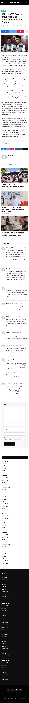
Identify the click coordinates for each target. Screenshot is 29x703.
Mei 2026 (4, 468)
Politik (3, 10)
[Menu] (2, 2)
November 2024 (5, 511)
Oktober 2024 (5, 513)
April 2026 (4, 470)
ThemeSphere (22, 698)
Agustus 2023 (5, 546)
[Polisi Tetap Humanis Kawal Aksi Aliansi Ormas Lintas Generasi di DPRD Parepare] (14, 175)
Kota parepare (5, 143)
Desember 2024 (5, 508)
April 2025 (4, 499)
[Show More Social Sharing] (26, 31)
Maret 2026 (4, 473)
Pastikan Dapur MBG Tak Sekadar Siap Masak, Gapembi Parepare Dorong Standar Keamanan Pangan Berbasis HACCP (13, 234)
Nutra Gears (9, 268)
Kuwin (7, 332)
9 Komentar (24, 25)
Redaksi (7, 25)
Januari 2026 (5, 477)
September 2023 (6, 544)
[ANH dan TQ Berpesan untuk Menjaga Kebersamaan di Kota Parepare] (14, 43)
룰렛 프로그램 (9, 247)
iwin (7, 345)
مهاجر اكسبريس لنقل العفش (12, 359)
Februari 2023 (5, 560)
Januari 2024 (5, 534)
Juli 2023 (4, 549)
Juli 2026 (4, 463)
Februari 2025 (5, 504)
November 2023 (5, 539)
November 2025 (5, 482)
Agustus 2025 (5, 489)
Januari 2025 (5, 506)
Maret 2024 (4, 530)
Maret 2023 (4, 558)
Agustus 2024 (5, 518)
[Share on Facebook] (5, 31)
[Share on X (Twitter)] (13, 31)
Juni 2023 (4, 551)
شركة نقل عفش (9, 383)
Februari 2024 (5, 532)
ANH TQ (23, 141)
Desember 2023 (5, 537)
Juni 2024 (4, 523)
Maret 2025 (4, 501)
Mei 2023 (4, 553)
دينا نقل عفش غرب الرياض (12, 393)
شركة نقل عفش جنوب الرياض (13, 376)
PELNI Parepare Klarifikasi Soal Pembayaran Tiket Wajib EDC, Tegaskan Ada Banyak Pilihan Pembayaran (14, 209)
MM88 (7, 288)
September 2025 (6, 487)
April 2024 (4, 527)
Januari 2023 (5, 563)
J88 (7, 303)
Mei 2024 (4, 525)
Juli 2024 (4, 520)
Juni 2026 (4, 466)
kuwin (7, 334)
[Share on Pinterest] (20, 31)
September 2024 (6, 515)
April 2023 (4, 556)
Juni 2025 (4, 494)
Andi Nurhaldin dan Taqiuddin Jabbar (10, 141)
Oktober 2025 (5, 485)
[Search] (27, 2)
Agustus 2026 (5, 461)
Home (14, 694)
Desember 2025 (5, 480)
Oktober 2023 (5, 541)
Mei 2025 (4, 496)
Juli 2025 (4, 492)
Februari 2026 (5, 475)
